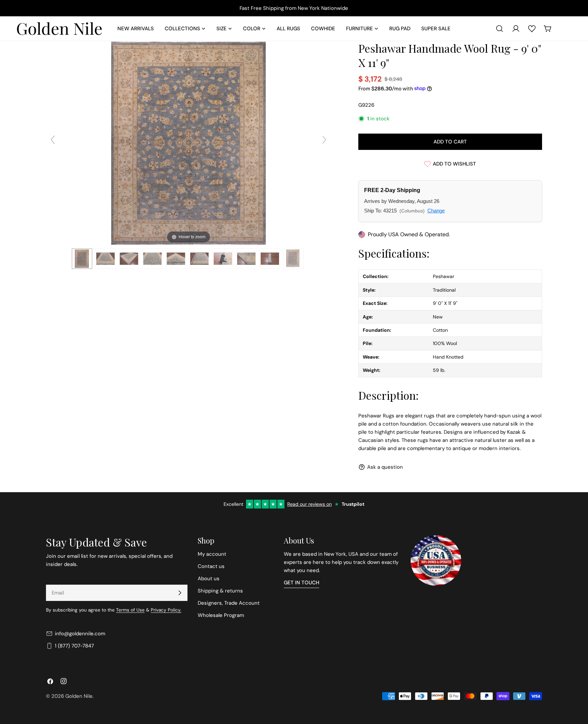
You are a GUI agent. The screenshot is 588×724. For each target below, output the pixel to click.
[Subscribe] (180, 593)
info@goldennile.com (80, 633)
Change (436, 210)
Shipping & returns (220, 590)
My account (212, 554)
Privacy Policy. (166, 610)
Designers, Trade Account (229, 603)
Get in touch (301, 582)
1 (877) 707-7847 (74, 645)
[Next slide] (324, 139)
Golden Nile (79, 696)
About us (208, 578)
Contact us (211, 566)
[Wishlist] (531, 28)
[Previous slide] (53, 139)
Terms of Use (130, 610)
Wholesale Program (221, 615)
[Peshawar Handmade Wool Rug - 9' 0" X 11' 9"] (82, 258)
